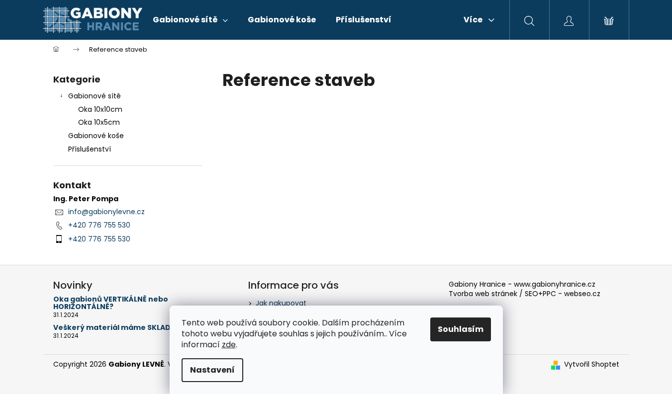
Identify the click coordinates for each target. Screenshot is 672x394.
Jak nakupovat (281, 303)
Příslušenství (89, 149)
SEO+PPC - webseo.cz (562, 294)
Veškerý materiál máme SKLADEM (117, 327)
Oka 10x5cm (99, 122)
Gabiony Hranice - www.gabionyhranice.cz (522, 284)
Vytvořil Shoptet (591, 364)
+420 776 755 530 (99, 225)
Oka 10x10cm (100, 109)
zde (229, 344)
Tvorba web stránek (483, 294)
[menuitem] (190, 20)
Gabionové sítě (94, 96)
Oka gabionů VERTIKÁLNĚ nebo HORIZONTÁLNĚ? (110, 303)
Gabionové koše (96, 136)
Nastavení (212, 370)
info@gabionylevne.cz (106, 212)
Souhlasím (460, 329)
